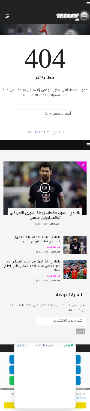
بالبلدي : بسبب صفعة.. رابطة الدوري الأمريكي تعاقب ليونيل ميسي (45, 215)
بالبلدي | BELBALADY (45, 132)
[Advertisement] (45, 376)
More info (81, 397)
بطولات (54, 223)
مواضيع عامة (53, 247)
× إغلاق (22, 345)
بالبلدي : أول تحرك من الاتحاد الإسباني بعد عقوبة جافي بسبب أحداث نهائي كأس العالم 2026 (32, 266)
